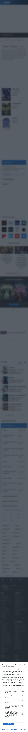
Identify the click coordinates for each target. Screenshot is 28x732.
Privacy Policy (22, 729)
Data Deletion (5, 729)
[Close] (25, 665)
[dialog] (14, 697)
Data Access (14, 729)
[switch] (22, 695)
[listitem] (14, 692)
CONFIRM (8, 723)
